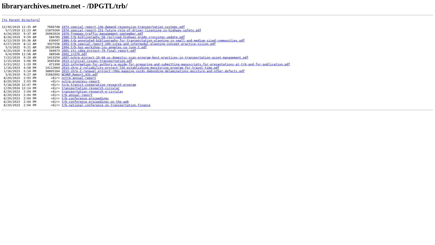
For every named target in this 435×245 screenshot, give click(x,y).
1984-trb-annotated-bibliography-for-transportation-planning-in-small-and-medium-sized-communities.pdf (153, 40)
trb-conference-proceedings (85, 98)
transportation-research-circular (91, 88)
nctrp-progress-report (81, 81)
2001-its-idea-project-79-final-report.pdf (99, 50)
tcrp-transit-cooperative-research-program (99, 84)
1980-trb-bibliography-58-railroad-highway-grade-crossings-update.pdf (123, 37)
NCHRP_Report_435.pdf (80, 74)
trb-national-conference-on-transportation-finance (106, 105)
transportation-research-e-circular (92, 91)
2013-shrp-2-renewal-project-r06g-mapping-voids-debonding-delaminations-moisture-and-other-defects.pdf (153, 71)
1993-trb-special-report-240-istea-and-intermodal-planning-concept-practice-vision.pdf (139, 44)
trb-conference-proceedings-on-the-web (95, 101)
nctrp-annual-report (79, 78)
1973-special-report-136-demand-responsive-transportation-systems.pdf (123, 27)
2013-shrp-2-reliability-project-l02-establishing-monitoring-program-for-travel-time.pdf (140, 67)
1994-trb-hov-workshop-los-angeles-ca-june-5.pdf (104, 47)
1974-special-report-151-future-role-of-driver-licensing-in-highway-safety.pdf (131, 30)
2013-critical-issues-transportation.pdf (97, 61)
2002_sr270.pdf (74, 54)
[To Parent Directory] (21, 20)
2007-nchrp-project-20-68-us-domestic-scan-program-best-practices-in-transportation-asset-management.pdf (155, 57)
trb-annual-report (77, 95)
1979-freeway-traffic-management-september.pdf (102, 33)
